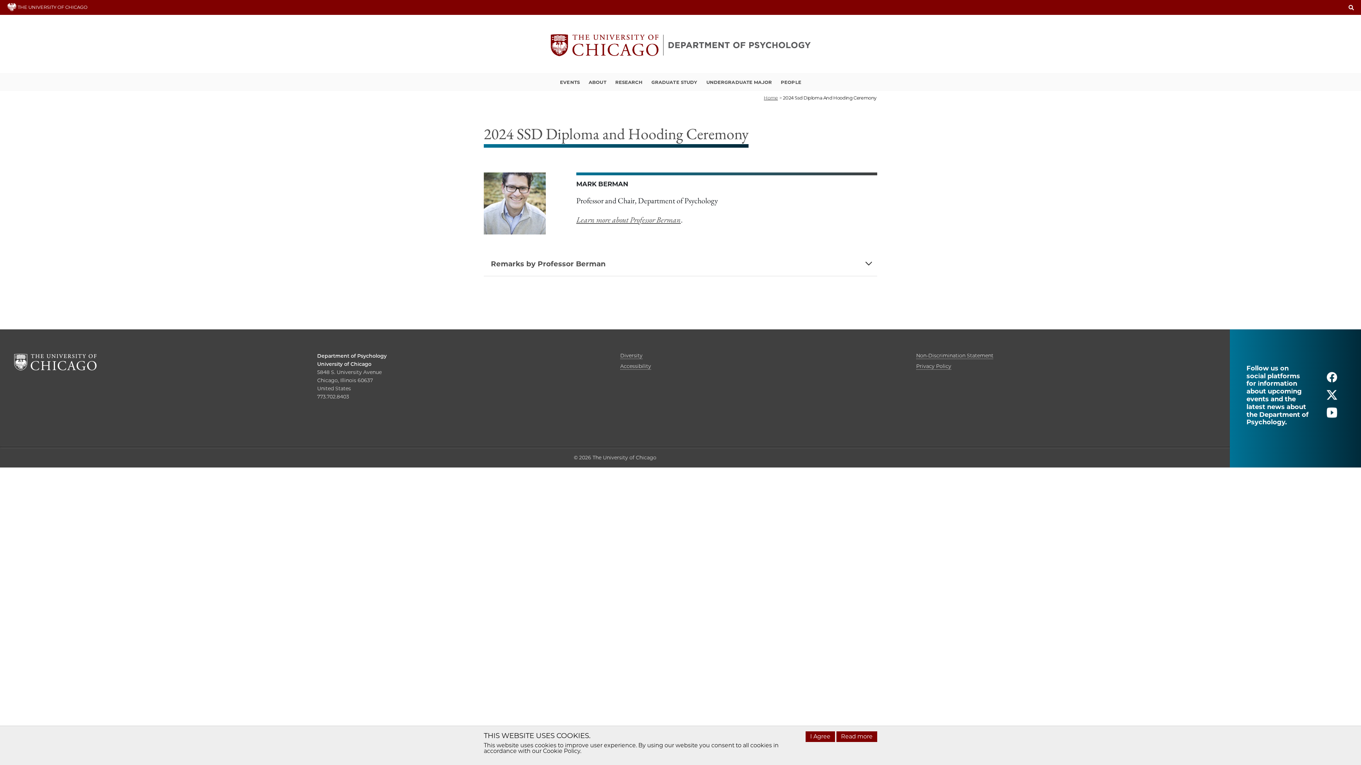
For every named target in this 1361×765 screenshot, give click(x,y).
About (597, 82)
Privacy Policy (933, 366)
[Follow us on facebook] (1332, 380)
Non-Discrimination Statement (954, 355)
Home (771, 98)
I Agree (820, 736)
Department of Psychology (352, 356)
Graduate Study (674, 82)
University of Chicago (344, 364)
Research (629, 82)
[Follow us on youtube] (1332, 415)
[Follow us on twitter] (1332, 398)
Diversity (631, 355)
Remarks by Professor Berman (548, 264)
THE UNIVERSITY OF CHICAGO (52, 7)
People (791, 82)
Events (570, 82)
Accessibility (635, 366)
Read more (857, 736)
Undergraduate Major (739, 82)
